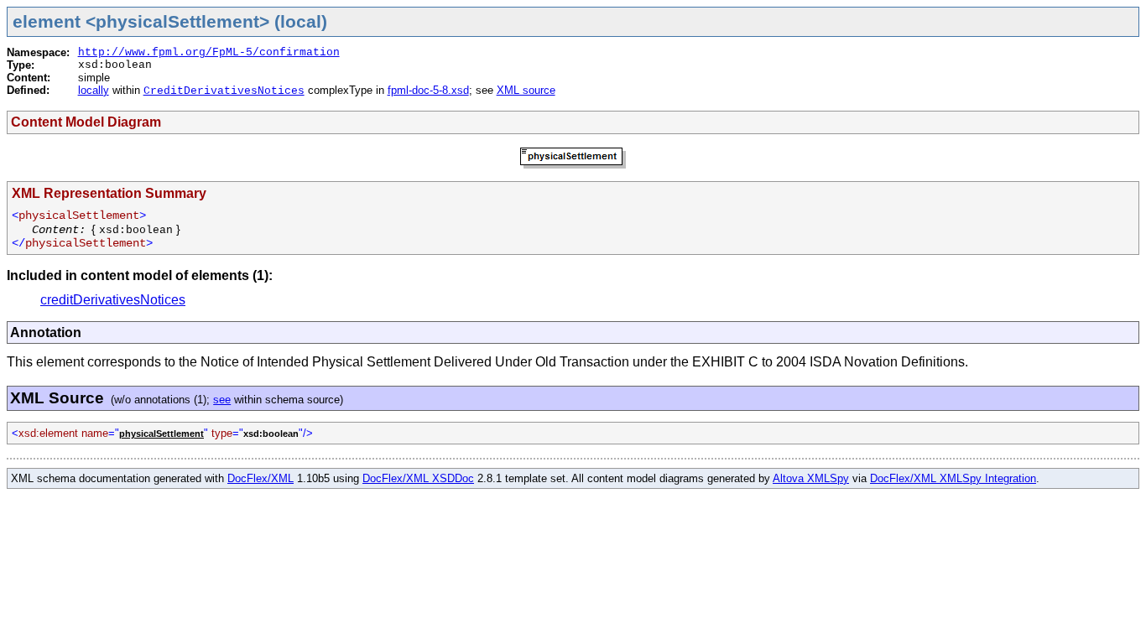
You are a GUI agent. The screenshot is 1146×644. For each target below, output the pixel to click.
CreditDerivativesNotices (224, 91)
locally (93, 90)
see (222, 399)
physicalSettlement (161, 433)
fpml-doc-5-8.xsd (428, 90)
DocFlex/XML (260, 478)
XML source (526, 90)
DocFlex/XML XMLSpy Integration (953, 478)
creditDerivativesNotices (112, 300)
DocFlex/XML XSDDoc (418, 478)
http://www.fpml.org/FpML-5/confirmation (209, 52)
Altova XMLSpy (811, 478)
